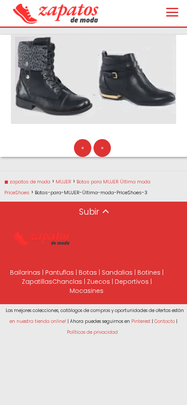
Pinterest (140, 321)
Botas (88, 272)
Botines (148, 272)
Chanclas (67, 281)
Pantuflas (59, 272)
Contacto (164, 321)
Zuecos (98, 281)
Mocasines (87, 290)
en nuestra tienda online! (38, 321)
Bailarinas (25, 272)
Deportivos (132, 281)
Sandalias (117, 272)
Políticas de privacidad (92, 332)
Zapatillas (37, 281)
